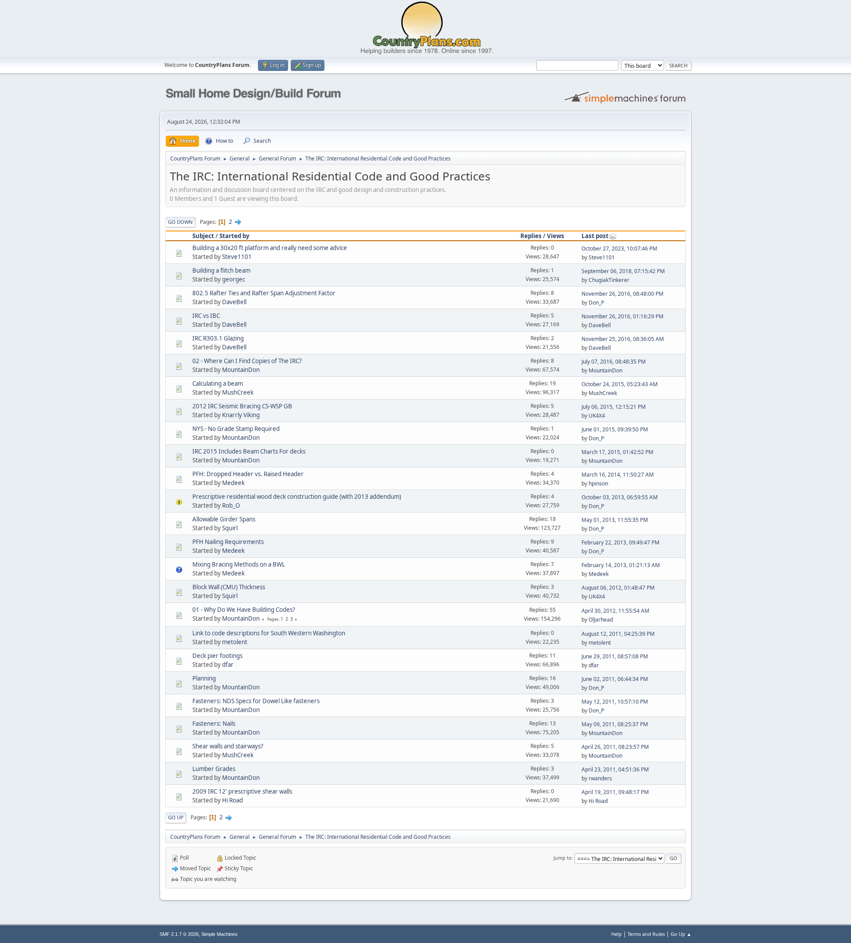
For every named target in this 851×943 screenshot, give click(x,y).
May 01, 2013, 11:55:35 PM (615, 520)
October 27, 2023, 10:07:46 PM (619, 248)
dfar (228, 665)
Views (555, 236)
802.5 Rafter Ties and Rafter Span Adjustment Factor (264, 293)
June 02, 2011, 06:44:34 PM (615, 679)
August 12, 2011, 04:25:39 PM (618, 634)
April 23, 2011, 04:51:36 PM (615, 769)
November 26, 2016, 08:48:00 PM (623, 293)
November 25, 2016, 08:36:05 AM (623, 339)
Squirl (230, 528)
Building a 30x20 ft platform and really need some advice (269, 248)
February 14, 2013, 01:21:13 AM (621, 565)
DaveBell (234, 302)
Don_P (596, 302)
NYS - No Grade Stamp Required (236, 429)
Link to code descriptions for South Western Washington (268, 633)
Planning (204, 678)
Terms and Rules (646, 934)
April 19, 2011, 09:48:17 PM (615, 792)
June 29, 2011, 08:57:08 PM (615, 656)
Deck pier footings (217, 656)
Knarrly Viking (241, 415)
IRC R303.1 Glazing (218, 338)
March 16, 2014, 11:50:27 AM (618, 474)
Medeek (233, 483)
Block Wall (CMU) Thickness (228, 587)
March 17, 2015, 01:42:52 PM (617, 452)
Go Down (180, 222)
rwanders (600, 778)
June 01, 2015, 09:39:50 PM (615, 429)
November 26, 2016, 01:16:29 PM (623, 316)
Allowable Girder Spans (223, 519)
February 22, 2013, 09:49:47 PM (621, 542)
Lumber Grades (213, 769)
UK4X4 (597, 415)
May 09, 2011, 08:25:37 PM (615, 724)
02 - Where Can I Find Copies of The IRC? (247, 361)
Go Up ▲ (681, 934)
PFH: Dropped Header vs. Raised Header (248, 474)
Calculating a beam (217, 383)
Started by (234, 236)
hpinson (598, 483)
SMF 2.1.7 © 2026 (179, 934)
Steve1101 (237, 257)
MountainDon (241, 370)
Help (616, 934)
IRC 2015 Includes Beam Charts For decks (248, 451)
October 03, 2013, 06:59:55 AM (620, 497)
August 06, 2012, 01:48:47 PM (618, 587)
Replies (531, 236)
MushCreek (238, 392)
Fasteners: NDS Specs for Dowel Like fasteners (256, 701)
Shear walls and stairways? (227, 746)
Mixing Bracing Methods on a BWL (238, 564)
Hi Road (232, 800)
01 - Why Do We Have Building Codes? (243, 610)
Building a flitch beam (221, 270)
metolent (234, 642)
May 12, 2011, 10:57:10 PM (615, 701)
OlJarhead (601, 619)
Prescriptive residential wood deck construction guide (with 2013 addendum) (296, 497)
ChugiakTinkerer (609, 280)
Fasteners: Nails (213, 724)
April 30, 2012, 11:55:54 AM (615, 610)
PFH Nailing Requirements (228, 542)
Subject (203, 236)
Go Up (175, 817)
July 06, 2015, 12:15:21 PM (614, 407)
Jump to (563, 857)
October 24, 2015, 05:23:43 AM (620, 384)
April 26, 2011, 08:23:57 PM (615, 747)
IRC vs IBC (206, 316)
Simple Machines (219, 934)
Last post (595, 236)
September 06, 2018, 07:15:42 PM (623, 271)
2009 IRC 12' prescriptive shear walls (242, 791)
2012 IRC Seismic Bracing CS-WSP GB (242, 406)
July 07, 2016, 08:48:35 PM (614, 361)
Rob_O (231, 505)
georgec (233, 279)
